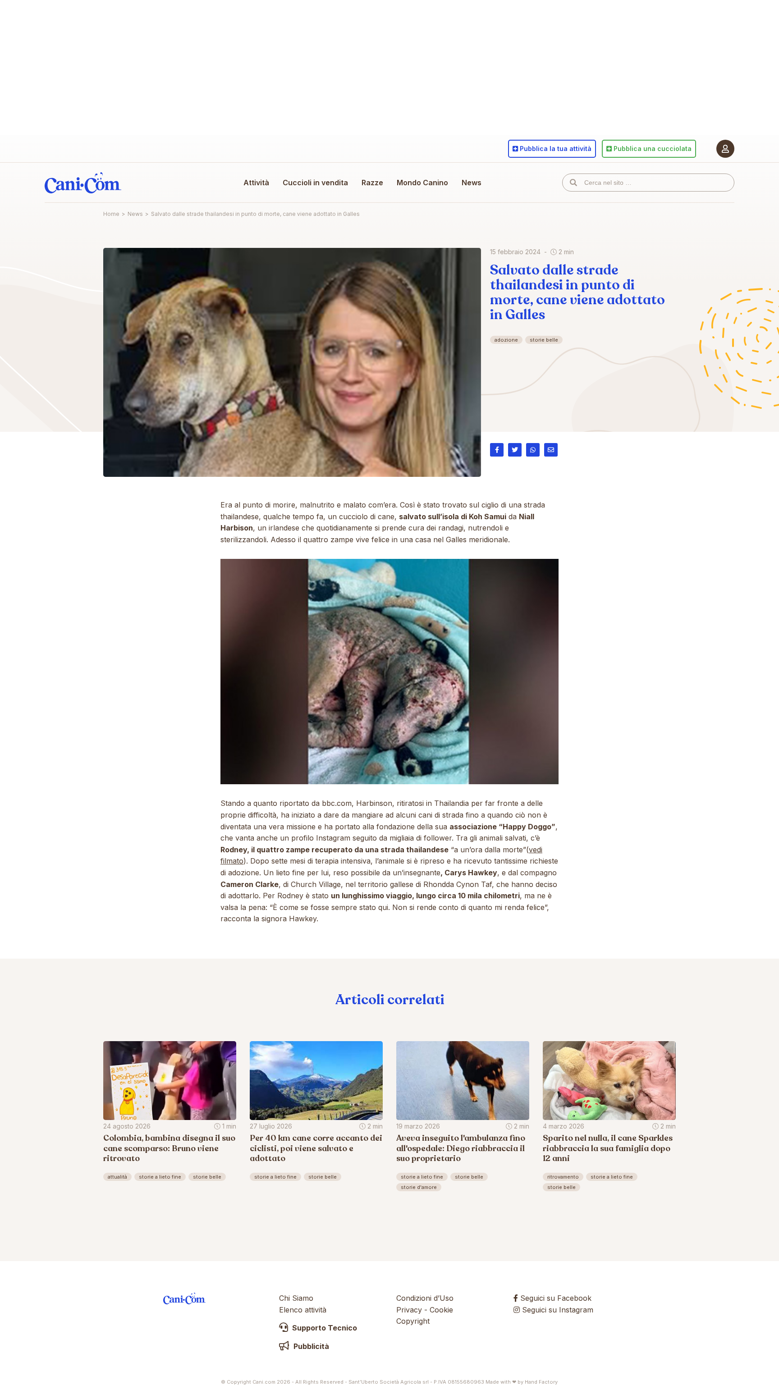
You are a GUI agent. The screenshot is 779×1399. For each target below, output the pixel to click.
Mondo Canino (422, 182)
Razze (372, 182)
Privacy (409, 1309)
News (471, 182)
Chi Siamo (296, 1298)
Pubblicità (310, 1346)
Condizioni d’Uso (425, 1298)
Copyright (413, 1321)
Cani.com (83, 182)
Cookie (441, 1309)
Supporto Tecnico (323, 1327)
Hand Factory (541, 1382)
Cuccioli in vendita (315, 182)
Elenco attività (302, 1309)
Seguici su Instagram (556, 1309)
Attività (256, 182)
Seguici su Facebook (554, 1298)
